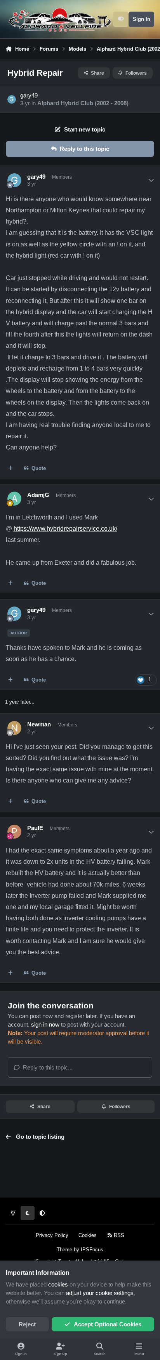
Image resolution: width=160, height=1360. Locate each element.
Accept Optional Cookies (107, 1324)
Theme (64, 1249)
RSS (118, 1235)
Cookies (87, 1235)
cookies (58, 1284)
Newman (39, 724)
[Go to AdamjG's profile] (14, 499)
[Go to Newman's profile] (14, 728)
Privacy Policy (52, 1235)
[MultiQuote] (10, 468)
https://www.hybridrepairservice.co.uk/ (65, 528)
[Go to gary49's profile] (11, 99)
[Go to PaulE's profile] (14, 832)
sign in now (45, 1025)
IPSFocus (92, 1249)
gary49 (29, 95)
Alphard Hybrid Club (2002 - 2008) (83, 103)
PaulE (35, 828)
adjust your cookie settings (100, 1293)
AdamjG (38, 495)
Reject (27, 1324)
